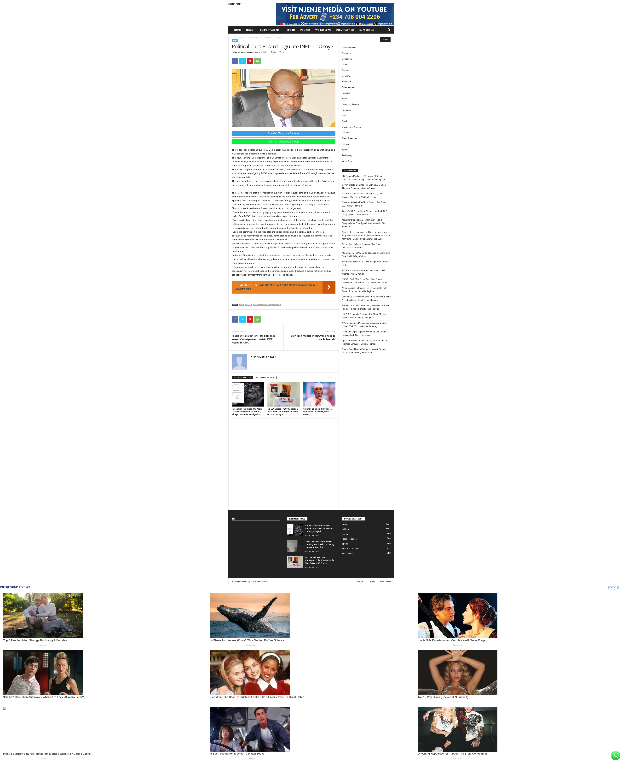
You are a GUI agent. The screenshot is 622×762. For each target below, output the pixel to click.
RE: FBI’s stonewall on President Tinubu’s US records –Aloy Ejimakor (363, 272)
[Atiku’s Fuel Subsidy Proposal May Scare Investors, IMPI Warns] (319, 394)
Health (345, 98)
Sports (291, 29)
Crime (344, 64)
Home (237, 29)
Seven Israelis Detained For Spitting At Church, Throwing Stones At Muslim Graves (364, 186)
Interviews (346, 110)
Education (346, 81)
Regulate (276, 305)
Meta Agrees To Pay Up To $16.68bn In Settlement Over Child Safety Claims (366, 255)
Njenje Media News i (243, 52)
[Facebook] (235, 61)
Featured (346, 93)
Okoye (248, 305)
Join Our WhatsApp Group (284, 141)
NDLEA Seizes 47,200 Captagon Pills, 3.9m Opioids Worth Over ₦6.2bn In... (319, 560)
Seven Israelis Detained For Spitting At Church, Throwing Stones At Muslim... (319, 544)
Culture (345, 70)
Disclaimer (361, 581)
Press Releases (349, 138)
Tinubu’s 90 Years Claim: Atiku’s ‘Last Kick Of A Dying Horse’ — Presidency (364, 213)
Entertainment (348, 87)
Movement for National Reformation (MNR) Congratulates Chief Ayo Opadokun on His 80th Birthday (364, 223)
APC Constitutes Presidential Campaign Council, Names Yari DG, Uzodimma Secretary (365, 325)
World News (323, 29)
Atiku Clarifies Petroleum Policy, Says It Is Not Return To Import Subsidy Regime (364, 290)
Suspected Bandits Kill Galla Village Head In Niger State (365, 263)
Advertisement (385, 581)
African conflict (349, 47)
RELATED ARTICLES (242, 377)
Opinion (345, 121)
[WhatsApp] (257, 61)
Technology (347, 155)
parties (257, 305)
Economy (346, 76)
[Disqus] (283, 463)
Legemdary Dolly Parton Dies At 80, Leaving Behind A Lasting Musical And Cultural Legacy (366, 298)
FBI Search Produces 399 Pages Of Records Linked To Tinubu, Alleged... (319, 528)
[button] (388, 30)
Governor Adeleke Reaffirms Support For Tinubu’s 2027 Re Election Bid (365, 204)
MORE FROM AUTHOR (264, 377)
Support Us (366, 29)
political (266, 305)
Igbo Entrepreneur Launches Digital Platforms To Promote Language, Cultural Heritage (364, 342)
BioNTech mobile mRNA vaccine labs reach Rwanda (313, 337)
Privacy (372, 581)
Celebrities (347, 59)
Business (346, 53)
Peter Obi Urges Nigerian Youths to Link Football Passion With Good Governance (364, 333)
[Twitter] (242, 61)
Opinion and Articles (351, 127)
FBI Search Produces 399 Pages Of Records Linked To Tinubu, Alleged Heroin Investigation (247, 411)
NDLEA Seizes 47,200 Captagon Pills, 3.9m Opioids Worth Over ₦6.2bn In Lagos (282, 411)
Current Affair (269, 29)
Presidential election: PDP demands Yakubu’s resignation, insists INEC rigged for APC (253, 339)
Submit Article (345, 29)
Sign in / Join (234, 4)
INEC (241, 305)
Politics (305, 29)
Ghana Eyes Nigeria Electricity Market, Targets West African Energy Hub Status (364, 351)
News (249, 29)
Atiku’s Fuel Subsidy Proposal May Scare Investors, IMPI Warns (317, 411)
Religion (345, 144)
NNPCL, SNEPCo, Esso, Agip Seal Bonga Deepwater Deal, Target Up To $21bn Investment (364, 281)
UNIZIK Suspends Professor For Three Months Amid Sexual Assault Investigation (364, 316)
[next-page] (333, 377)
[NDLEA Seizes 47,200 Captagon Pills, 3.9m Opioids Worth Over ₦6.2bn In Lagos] (283, 394)
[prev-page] (330, 377)
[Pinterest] (250, 61)
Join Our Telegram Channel (283, 133)
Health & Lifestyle (350, 104)
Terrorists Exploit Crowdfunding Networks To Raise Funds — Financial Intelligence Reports (365, 307)
